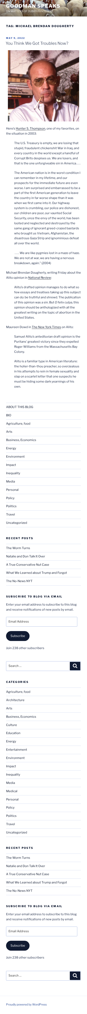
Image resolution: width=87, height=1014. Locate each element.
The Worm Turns (18, 548)
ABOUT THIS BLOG (19, 407)
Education (13, 733)
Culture (11, 725)
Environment (15, 456)
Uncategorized (16, 523)
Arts (9, 432)
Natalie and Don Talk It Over (25, 556)
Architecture (15, 700)
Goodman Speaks (33, 6)
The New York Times (46, 327)
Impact (11, 465)
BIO (8, 415)
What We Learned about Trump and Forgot (36, 573)
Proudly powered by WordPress (26, 1004)
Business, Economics (21, 440)
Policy (10, 498)
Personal (12, 490)
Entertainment (16, 749)
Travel (10, 514)
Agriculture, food (18, 423)
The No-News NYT (19, 581)
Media (10, 481)
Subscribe (18, 636)
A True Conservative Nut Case (27, 565)
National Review (39, 278)
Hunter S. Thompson (30, 128)
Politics (11, 506)
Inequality (13, 473)
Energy (11, 448)
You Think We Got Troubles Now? (37, 43)
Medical (11, 791)
